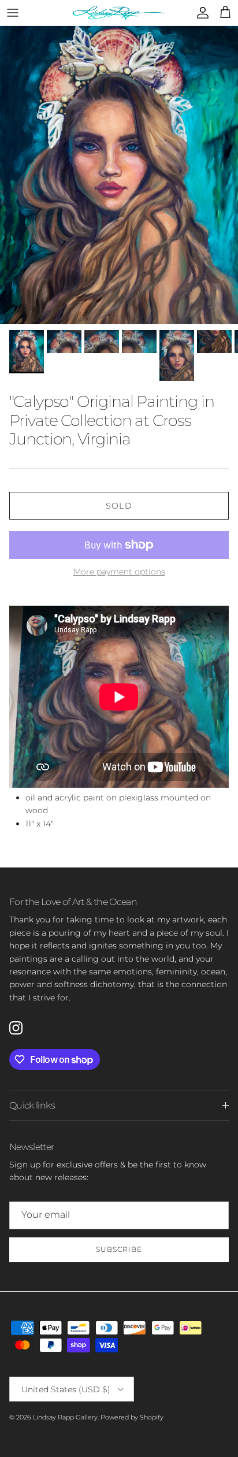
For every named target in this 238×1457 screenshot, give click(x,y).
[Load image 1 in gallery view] (119, 175)
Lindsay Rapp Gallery (65, 1417)
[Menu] (12, 12)
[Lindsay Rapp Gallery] (119, 13)
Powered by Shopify (132, 1417)
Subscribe (119, 1249)
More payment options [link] (119, 572)
